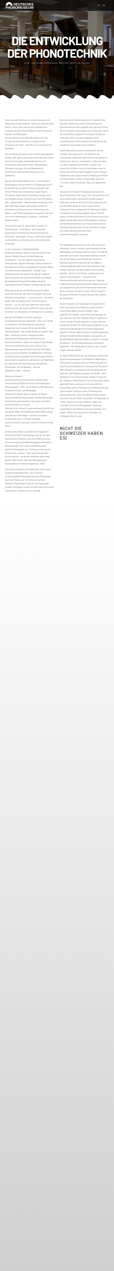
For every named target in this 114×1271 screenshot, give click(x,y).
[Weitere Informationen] (98, 5)
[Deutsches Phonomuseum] (19, 5)
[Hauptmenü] (103, 5)
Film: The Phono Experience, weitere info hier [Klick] (57, 63)
